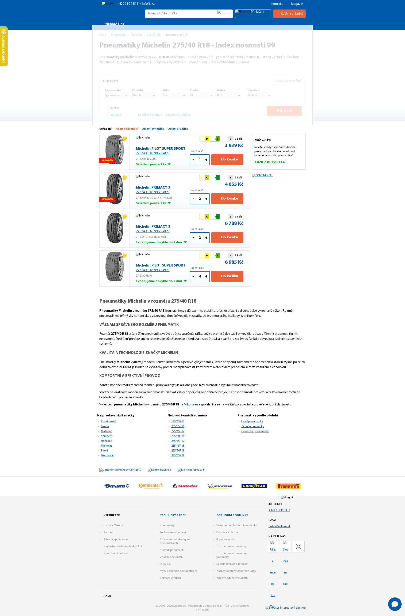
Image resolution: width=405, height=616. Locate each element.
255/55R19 (177, 455)
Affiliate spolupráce (116, 539)
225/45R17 (177, 431)
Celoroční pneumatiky (255, 431)
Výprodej (107, 160)
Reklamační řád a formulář (232, 564)
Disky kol (165, 564)
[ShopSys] (286, 607)
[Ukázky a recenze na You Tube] (273, 546)
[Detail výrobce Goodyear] (254, 486)
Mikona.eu (191, 404)
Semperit (106, 436)
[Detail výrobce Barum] (116, 486)
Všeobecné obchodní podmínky (236, 525)
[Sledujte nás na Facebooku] (286, 546)
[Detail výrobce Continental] (151, 486)
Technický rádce (173, 515)
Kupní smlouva (225, 539)
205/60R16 (177, 436)
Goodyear (107, 455)
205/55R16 (177, 426)
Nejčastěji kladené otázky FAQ (123, 546)
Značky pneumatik (171, 557)
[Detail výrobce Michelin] (219, 486)
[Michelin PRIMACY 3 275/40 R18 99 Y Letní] (115, 188)
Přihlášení (257, 12)
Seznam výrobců (170, 578)
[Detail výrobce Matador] (185, 486)
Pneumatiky (167, 525)
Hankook (106, 441)
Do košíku (229, 160)
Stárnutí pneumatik (172, 550)
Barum (105, 426)
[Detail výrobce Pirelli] (288, 486)
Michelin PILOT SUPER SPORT (160, 151)
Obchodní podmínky (232, 515)
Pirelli (104, 450)
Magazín (297, 4)
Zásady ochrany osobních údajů (236, 571)
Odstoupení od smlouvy (231, 546)
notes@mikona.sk (279, 526)
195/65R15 (177, 421)
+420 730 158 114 (129, 3)
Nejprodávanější (127, 129)
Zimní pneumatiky (252, 426)
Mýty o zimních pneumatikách (179, 571)
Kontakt (277, 4)
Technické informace (173, 532)
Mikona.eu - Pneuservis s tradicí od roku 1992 (121, 13)
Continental (108, 421)
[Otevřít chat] (395, 604)
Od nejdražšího (178, 129)
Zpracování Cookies (116, 553)
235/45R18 (177, 445)
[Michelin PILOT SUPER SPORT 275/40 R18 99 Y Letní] (115, 150)
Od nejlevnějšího (153, 129)
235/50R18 (177, 450)
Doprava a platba (227, 532)
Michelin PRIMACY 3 (153, 190)
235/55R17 (177, 441)
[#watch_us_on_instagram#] (298, 546)
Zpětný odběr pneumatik (232, 578)
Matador (106, 431)
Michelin (106, 445)
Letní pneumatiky (252, 421)
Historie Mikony (113, 525)
